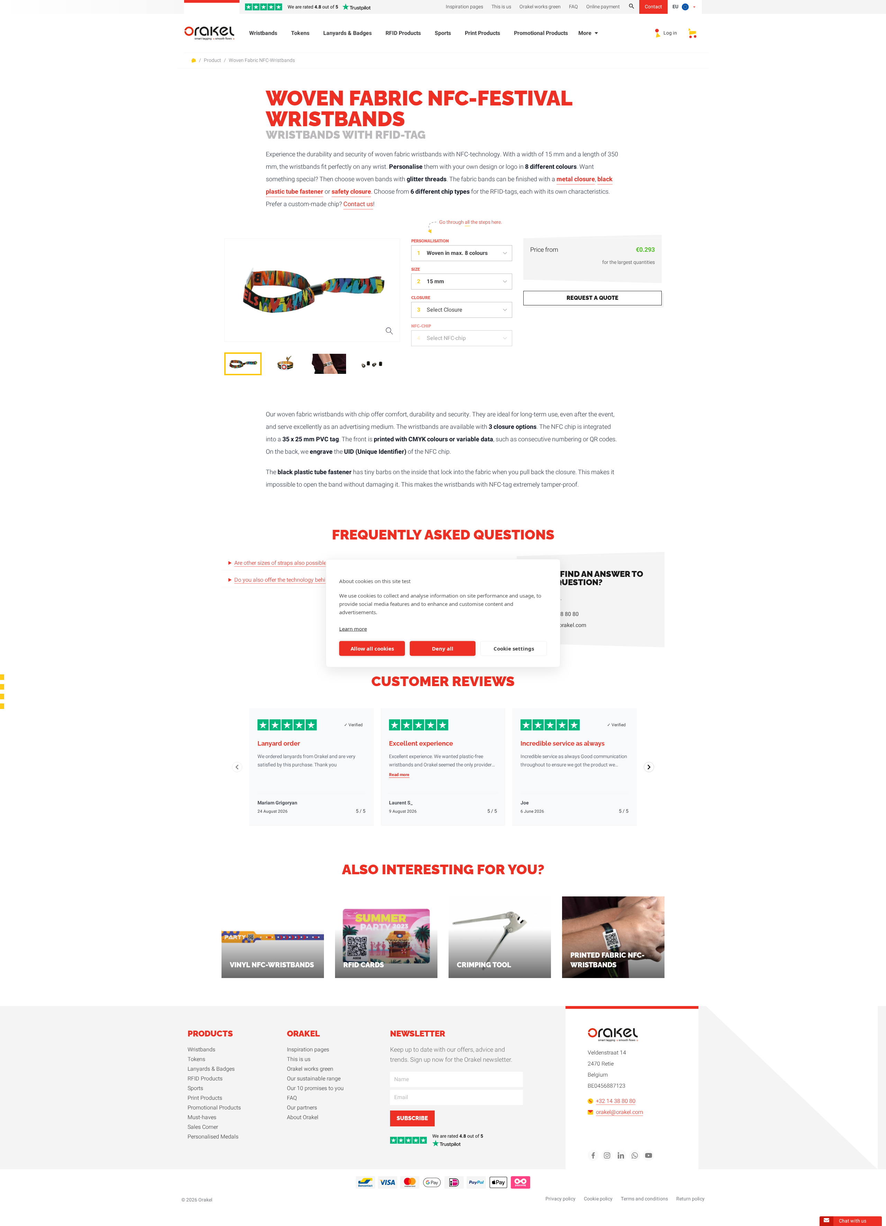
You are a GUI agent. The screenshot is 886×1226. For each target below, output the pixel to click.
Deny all (442, 648)
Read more (399, 774)
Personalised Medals (213, 1137)
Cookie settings (514, 648)
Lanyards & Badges (347, 33)
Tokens (300, 33)
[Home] (213, 33)
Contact (653, 6)
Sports (443, 33)
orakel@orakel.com (562, 625)
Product (212, 60)
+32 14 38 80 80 (559, 614)
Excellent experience (421, 743)
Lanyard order (278, 743)
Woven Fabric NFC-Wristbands (262, 60)
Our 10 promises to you (315, 1088)
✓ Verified (353, 725)
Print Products (482, 33)
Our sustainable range (314, 1079)
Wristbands (263, 33)
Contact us (358, 204)
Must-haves (202, 1117)
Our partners (302, 1108)
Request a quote (592, 298)
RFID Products (403, 33)
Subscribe (412, 1118)
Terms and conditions (644, 1198)
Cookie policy (598, 1198)
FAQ (292, 1098)
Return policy (690, 1198)
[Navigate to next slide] (649, 767)
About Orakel (302, 1117)
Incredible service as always (563, 743)
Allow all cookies (372, 648)
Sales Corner (203, 1127)
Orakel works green (310, 1069)
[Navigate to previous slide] (237, 767)
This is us (298, 1059)
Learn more (353, 628)
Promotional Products (541, 33)
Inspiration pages (308, 1049)
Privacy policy (560, 1198)
